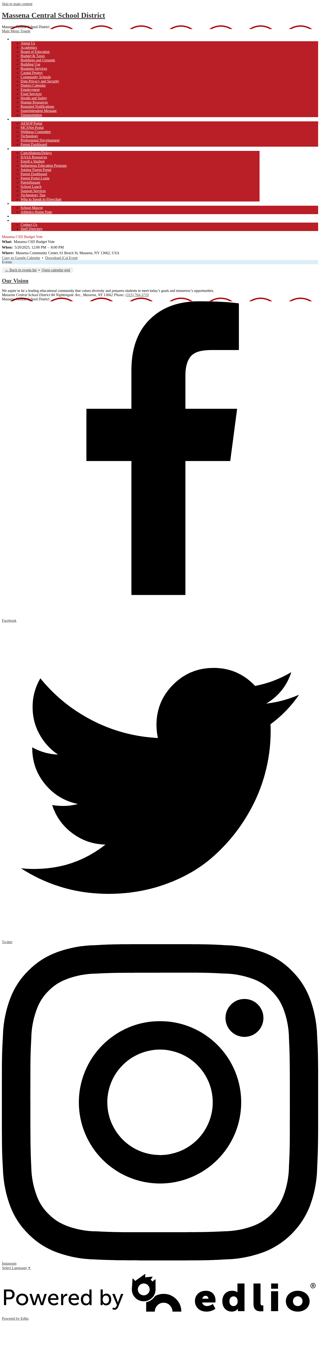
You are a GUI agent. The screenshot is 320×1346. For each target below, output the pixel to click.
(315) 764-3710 (137, 295)
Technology (29, 136)
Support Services (33, 191)
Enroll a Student (33, 161)
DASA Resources (34, 157)
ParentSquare (30, 182)
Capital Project (31, 73)
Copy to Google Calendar (21, 258)
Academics (29, 47)
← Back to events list (21, 270)
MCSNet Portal (32, 128)
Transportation (31, 115)
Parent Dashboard (34, 144)
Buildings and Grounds (38, 60)
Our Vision (15, 281)
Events (7, 262)
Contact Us (29, 225)
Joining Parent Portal (36, 170)
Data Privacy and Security (40, 81)
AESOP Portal (31, 123)
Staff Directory (32, 229)
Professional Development (40, 140)
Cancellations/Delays (36, 153)
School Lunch (31, 187)
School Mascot (32, 208)
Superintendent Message (39, 111)
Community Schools (36, 77)
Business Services (34, 69)
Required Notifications (37, 106)
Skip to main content (17, 4)
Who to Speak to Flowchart (41, 199)
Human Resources (34, 102)
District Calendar (33, 85)
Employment (30, 90)
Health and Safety (34, 98)
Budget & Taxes (33, 56)
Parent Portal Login (35, 178)
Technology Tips (33, 195)
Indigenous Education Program (44, 166)
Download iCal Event (61, 258)
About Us (28, 43)
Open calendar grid (56, 270)
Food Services (31, 94)
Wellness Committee (36, 132)
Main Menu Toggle (16, 31)
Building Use (30, 64)
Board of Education (35, 52)
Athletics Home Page (36, 212)
